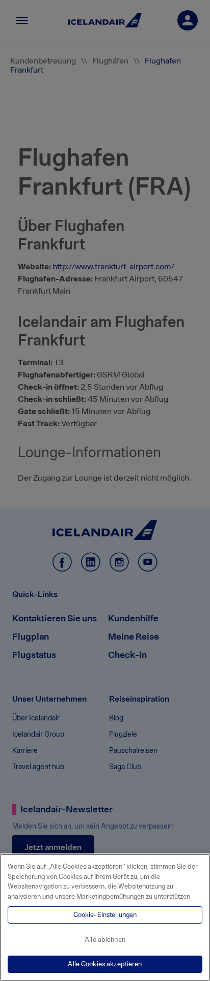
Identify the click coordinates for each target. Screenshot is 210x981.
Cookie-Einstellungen (105, 915)
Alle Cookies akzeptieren (105, 964)
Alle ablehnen (105, 939)
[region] (105, 917)
